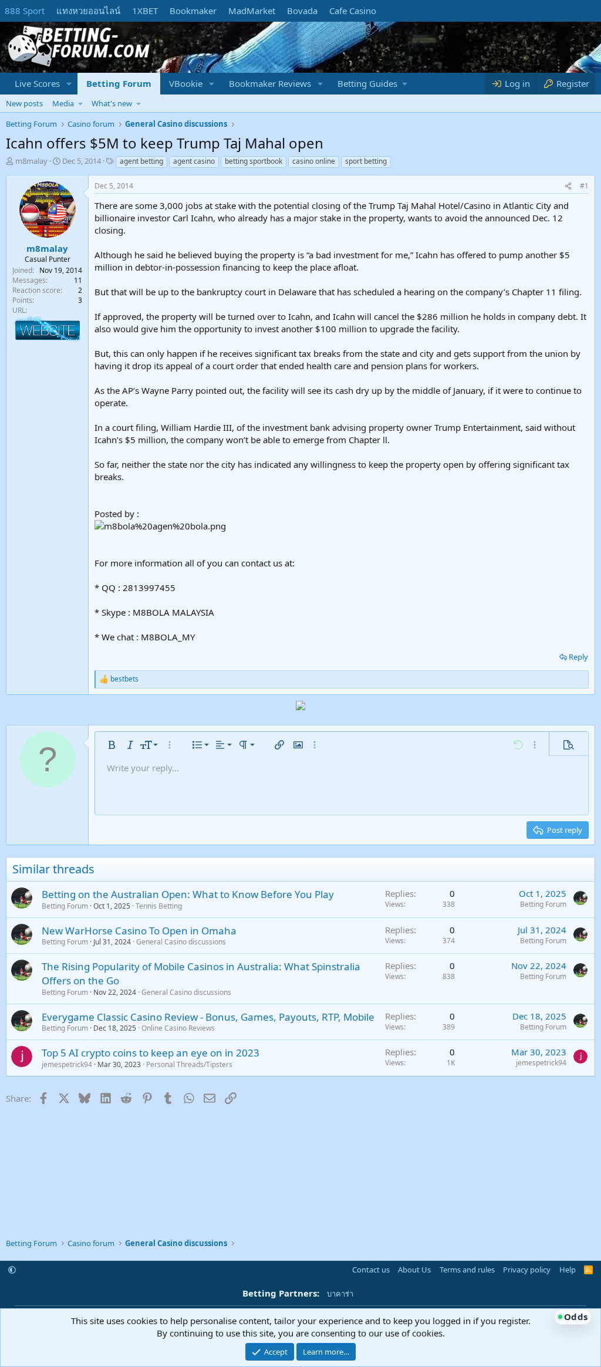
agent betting (141, 161)
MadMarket (251, 10)
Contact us (371, 1269)
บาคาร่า (340, 1293)
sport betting (366, 161)
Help (567, 1269)
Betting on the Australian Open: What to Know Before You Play (188, 894)
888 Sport (25, 10)
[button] (69, 83)
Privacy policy (527, 1269)
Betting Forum (118, 83)
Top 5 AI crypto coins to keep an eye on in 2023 (150, 1052)
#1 (584, 186)
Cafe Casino (352, 10)
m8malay (31, 161)
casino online (313, 161)
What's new (112, 103)
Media (63, 103)
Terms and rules (467, 1269)
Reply (578, 657)
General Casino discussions (181, 942)
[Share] (568, 186)
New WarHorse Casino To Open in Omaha (139, 930)
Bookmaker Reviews (270, 83)
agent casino (194, 161)
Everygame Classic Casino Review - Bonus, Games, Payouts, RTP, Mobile (208, 1017)
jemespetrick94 (67, 1064)
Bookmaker (193, 10)
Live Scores (37, 83)
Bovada (302, 10)
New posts (24, 103)
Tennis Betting (159, 906)
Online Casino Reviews (178, 1028)
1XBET (145, 10)
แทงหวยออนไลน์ (88, 10)
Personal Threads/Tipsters (189, 1064)
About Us (414, 1269)
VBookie (185, 83)
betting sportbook (253, 161)
